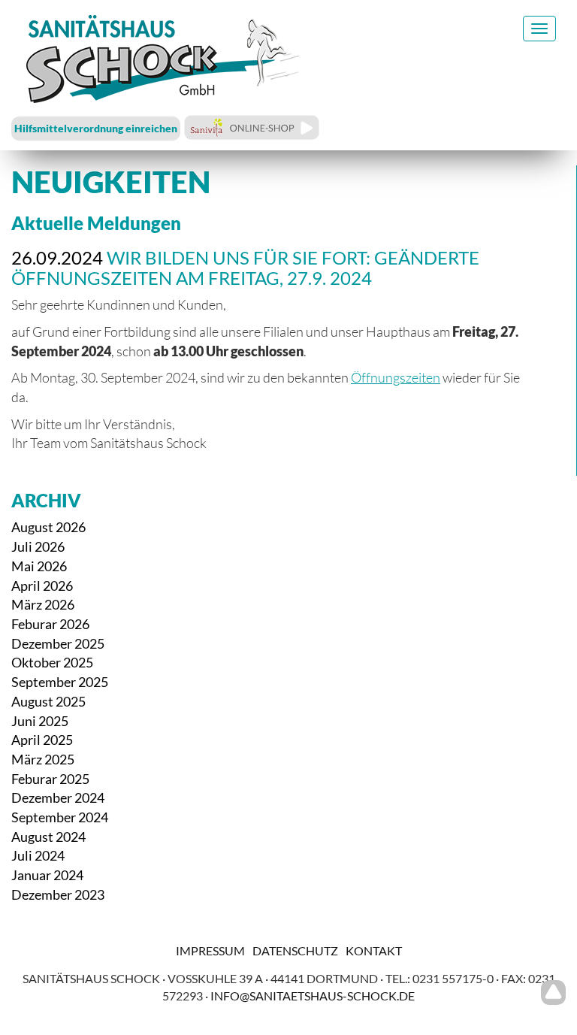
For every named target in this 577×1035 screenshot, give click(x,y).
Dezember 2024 (57, 797)
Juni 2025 (39, 721)
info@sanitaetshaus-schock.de (312, 995)
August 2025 (48, 701)
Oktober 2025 (52, 662)
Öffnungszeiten (395, 377)
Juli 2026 (38, 546)
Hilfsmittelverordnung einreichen (95, 128)
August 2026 (48, 527)
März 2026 (42, 604)
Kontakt (374, 950)
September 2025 (59, 681)
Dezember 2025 (57, 643)
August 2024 (48, 836)
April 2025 (42, 739)
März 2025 (42, 759)
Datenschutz (295, 950)
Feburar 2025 (50, 778)
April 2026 (42, 585)
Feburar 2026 (50, 624)
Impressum (210, 950)
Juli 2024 (38, 855)
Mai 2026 (39, 566)
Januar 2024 (47, 875)
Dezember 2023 (57, 894)
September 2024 (59, 817)
